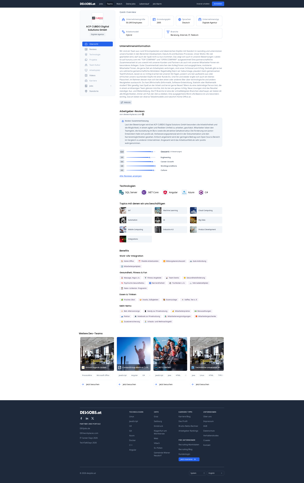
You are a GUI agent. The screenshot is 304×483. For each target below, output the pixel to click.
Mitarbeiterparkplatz (130, 266)
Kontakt (206, 445)
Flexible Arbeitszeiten (148, 261)
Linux (131, 416)
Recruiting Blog (185, 449)
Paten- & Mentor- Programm (134, 288)
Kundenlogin (184, 454)
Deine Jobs (130, 3)
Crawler (206, 440)
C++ (131, 445)
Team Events (172, 278)
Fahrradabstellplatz (199, 283)
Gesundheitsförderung (194, 278)
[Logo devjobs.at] (87, 4)
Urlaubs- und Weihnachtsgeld (158, 321)
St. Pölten (158, 448)
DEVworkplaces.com (89, 433)
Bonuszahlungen (203, 311)
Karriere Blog (184, 416)
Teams (110, 3)
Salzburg (158, 421)
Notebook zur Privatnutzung (147, 316)
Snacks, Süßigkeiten (149, 299)
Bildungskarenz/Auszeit (174, 261)
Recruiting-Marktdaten (189, 444)
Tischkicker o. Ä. (177, 283)
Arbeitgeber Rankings (188, 430)
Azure (131, 435)
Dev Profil (183, 421)
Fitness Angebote (153, 278)
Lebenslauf (144, 3)
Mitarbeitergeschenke (205, 316)
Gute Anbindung (198, 261)
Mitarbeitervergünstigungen (178, 316)
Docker (132, 440)
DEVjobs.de (85, 428)
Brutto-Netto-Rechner (188, 426)
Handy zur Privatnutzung (155, 311)
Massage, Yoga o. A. (130, 278)
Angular (132, 449)
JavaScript (133, 421)
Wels (156, 438)
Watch (119, 3)
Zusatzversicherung (130, 321)
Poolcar (125, 316)
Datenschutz (209, 430)
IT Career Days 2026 (89, 438)
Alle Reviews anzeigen (131, 176)
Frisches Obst (128, 299)
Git (130, 430)
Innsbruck (158, 426)
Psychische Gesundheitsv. (132, 283)
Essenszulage (170, 299)
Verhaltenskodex (210, 435)
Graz (156, 416)
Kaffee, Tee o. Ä (189, 299)
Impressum (208, 421)
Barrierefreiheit (156, 283)
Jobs (101, 3)
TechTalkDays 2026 (88, 442)
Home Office (127, 261)
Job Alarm (157, 3)
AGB (205, 426)
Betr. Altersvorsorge (130, 311)
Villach (157, 443)
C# (130, 426)
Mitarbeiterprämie (181, 311)
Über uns (207, 416)
